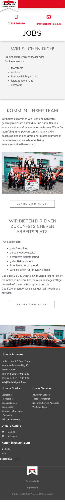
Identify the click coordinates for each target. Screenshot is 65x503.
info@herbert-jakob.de (49, 24)
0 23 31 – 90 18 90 (19, 373)
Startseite (6, 458)
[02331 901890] (16, 17)
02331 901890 (16, 23)
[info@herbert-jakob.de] (49, 17)
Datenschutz (32, 481)
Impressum (32, 487)
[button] (58, 4)
